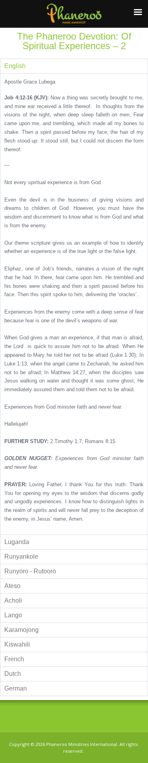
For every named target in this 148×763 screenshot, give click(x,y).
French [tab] (14, 659)
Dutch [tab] (12, 673)
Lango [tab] (13, 615)
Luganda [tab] (16, 541)
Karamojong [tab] (21, 629)
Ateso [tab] (12, 585)
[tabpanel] (74, 304)
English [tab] (15, 66)
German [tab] (15, 688)
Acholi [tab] (13, 600)
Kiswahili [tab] (17, 644)
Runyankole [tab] (21, 556)
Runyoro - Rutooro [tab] (30, 571)
